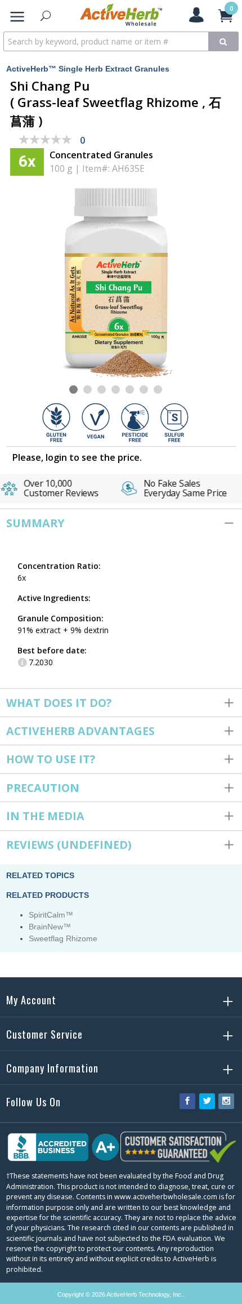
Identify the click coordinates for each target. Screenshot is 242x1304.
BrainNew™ (50, 926)
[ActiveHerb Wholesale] (121, 13)
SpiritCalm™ (51, 914)
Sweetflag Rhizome (63, 938)
